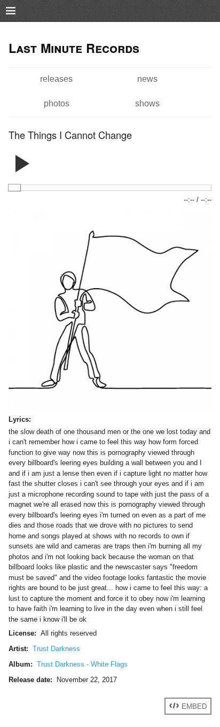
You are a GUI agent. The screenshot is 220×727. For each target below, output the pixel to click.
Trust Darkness (56, 649)
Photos (56, 103)
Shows (147, 103)
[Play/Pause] (22, 160)
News (147, 78)
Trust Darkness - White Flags (82, 664)
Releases (56, 78)
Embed (193, 706)
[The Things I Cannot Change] (110, 409)
